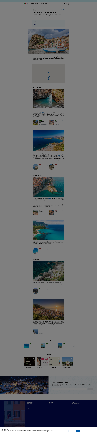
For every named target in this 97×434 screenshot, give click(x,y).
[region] (48, 430)
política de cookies (36, 432)
